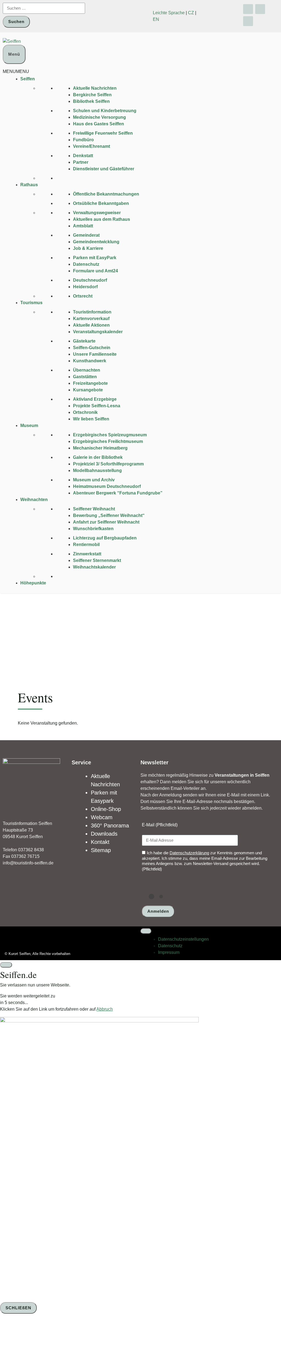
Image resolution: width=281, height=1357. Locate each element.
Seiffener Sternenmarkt (97, 560)
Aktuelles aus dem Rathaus (101, 219)
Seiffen (27, 79)
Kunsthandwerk (89, 360)
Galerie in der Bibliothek (98, 457)
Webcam (102, 817)
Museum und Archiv (94, 479)
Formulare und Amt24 (95, 270)
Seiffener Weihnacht (94, 509)
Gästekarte (84, 341)
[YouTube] (260, 9)
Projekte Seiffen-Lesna (96, 405)
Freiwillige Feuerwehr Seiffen (103, 133)
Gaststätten (85, 376)
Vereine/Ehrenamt (91, 146)
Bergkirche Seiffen (92, 94)
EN (156, 19)
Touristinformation (92, 312)
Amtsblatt (83, 226)
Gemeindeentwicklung (96, 241)
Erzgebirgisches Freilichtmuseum (108, 441)
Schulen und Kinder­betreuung (104, 110)
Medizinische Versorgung (99, 117)
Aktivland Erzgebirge (95, 399)
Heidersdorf (85, 286)
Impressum (168, 952)
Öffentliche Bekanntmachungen (106, 194)
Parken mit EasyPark (94, 257)
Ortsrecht (82, 296)
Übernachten (86, 370)
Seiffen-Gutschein (91, 347)
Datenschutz (86, 264)
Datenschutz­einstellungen (183, 939)
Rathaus (29, 184)
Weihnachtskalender (94, 567)
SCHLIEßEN (18, 1307)
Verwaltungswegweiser (97, 212)
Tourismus (31, 302)
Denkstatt (83, 155)
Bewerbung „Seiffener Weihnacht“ (109, 515)
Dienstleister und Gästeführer (103, 168)
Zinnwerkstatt (87, 554)
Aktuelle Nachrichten (95, 88)
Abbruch (104, 1009)
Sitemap (101, 850)
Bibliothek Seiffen (91, 101)
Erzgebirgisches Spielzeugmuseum (110, 434)
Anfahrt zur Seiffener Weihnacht (106, 522)
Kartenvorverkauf (91, 318)
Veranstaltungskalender (98, 331)
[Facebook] (248, 9)
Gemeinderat (86, 235)
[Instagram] (248, 21)
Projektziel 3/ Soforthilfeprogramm (108, 464)
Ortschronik (85, 412)
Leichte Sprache (169, 12)
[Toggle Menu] (145, 931)
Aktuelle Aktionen (91, 325)
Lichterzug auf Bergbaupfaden (105, 538)
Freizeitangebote (90, 383)
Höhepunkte (33, 583)
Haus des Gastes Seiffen (98, 123)
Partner (80, 162)
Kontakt (100, 842)
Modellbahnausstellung (97, 470)
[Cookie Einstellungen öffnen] (41, 1336)
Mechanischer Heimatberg (100, 448)
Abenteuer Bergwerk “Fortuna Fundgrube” (117, 493)
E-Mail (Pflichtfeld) (160, 824)
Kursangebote (88, 390)
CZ (191, 12)
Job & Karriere (88, 248)
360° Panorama (110, 825)
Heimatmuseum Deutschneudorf (107, 486)
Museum (29, 425)
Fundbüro (83, 139)
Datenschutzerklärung (189, 852)
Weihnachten (34, 499)
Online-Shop (106, 809)
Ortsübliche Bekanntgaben (101, 203)
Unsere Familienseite (95, 354)
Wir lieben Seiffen (91, 419)
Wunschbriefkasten (93, 528)
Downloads (104, 834)
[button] (16, 71)
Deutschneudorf (90, 280)
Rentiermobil (86, 544)
